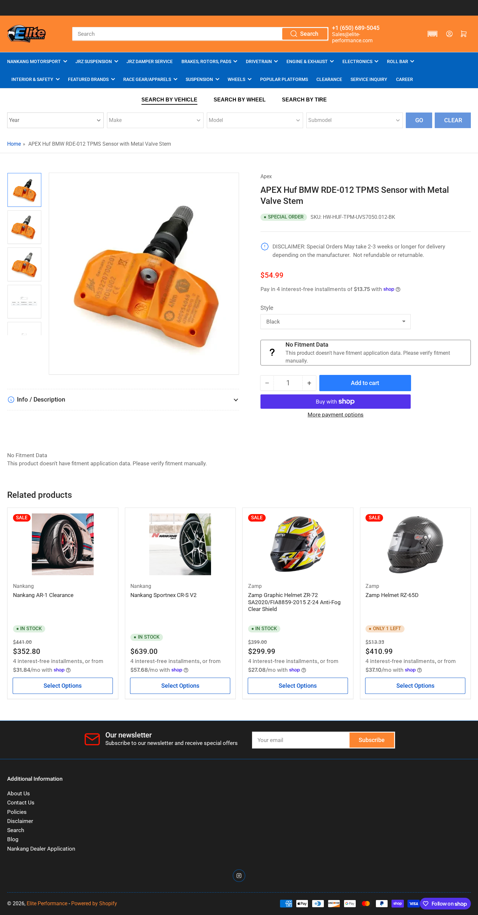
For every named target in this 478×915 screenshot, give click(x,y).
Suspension (199, 79)
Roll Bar (397, 61)
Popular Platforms (284, 79)
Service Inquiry (369, 79)
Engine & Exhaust (307, 61)
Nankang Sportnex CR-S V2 (163, 595)
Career (404, 79)
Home (14, 144)
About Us (18, 793)
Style (266, 307)
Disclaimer (20, 821)
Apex (266, 176)
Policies (17, 812)
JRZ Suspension (93, 61)
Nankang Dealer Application (41, 849)
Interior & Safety (32, 79)
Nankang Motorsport (34, 61)
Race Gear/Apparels (147, 79)
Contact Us (20, 803)
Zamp (255, 586)
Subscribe (372, 739)
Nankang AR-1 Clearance (43, 595)
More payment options (336, 414)
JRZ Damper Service (149, 61)
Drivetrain (259, 61)
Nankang (23, 586)
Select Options (63, 685)
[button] (432, 34)
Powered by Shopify (94, 903)
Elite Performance (47, 903)
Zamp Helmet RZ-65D (391, 595)
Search (15, 830)
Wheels (236, 79)
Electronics (357, 61)
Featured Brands (88, 79)
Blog (13, 839)
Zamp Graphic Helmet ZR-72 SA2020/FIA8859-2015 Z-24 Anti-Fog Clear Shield (294, 602)
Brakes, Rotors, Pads (206, 61)
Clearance (329, 79)
